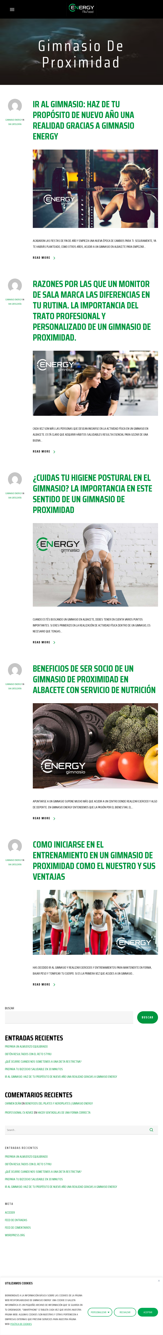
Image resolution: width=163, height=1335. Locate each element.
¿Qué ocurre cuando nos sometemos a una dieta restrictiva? (43, 1061)
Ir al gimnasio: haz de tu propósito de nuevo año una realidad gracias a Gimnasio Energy (83, 120)
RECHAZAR (125, 1312)
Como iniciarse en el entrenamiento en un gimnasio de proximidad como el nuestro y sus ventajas (94, 860)
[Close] (158, 1280)
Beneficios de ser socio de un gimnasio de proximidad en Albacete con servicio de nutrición (94, 679)
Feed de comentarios (18, 1227)
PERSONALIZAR (98, 1312)
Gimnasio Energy (13, 120)
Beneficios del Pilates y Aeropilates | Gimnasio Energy (59, 1103)
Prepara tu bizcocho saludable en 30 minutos (34, 1069)
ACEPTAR (148, 1312)
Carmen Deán (13, 1103)
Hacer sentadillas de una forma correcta (64, 1112)
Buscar (9, 1008)
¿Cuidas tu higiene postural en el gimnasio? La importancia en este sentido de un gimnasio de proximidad (92, 494)
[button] (12, 9)
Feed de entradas (16, 1220)
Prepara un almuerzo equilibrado (26, 1046)
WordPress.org (15, 1235)
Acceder (10, 1212)
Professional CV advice (19, 1112)
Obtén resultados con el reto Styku (28, 1054)
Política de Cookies (21, 1324)
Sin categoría (14, 124)
